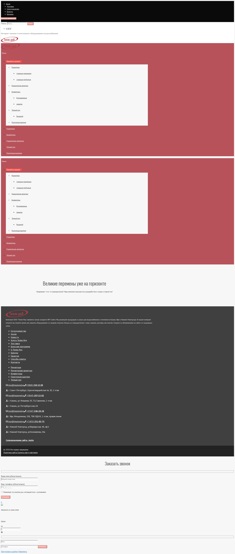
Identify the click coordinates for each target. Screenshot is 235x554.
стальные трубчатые (24, 80)
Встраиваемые (22, 98)
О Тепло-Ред (16, 349)
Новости (15, 337)
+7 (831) (35, 421)
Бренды (10, 12)
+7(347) (35, 411)
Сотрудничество (13, 9)
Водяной (20, 116)
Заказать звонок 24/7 (8, 18)
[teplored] (10, 49)
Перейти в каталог (13, 61)
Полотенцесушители (19, 122)
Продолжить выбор (9, 551)
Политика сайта (10, 452)
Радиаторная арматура (20, 86)
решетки (19, 104)
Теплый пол (16, 110)
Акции (8, 4)
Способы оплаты (18, 359)
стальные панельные (24, 73)
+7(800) (34, 385)
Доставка (10, 6)
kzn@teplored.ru (16, 385)
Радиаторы (16, 67)
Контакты (10, 14)
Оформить (22, 551)
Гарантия (15, 356)
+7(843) (35, 395)
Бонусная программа (20, 346)
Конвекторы (16, 92)
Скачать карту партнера (27, 452)
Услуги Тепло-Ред (19, 340)
